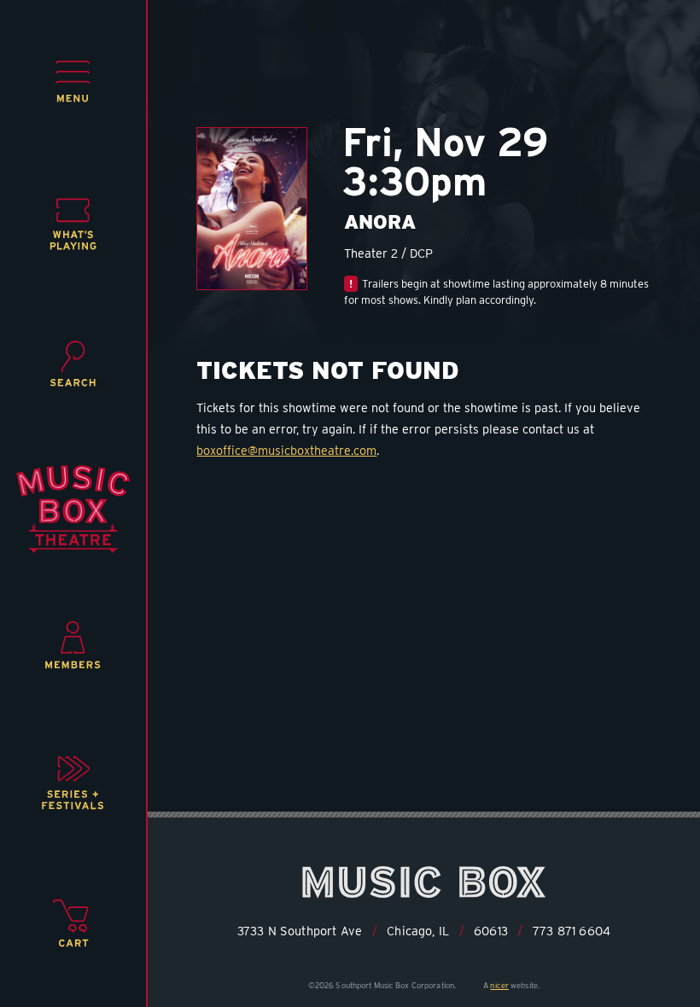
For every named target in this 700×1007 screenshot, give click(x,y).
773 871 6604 (571, 930)
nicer (499, 985)
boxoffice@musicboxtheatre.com (286, 450)
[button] (72, 81)
